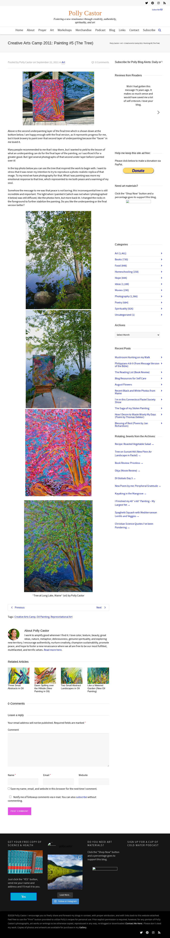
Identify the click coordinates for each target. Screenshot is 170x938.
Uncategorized (125, 314)
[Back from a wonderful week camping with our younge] (65, 872)
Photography (126, 296)
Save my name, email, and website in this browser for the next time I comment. (53, 788)
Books (121, 259)
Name (11, 775)
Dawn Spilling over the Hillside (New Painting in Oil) (44, 688)
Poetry (121, 302)
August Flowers (123, 384)
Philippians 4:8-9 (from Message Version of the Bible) (137, 365)
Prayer (42, 30)
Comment (13, 729)
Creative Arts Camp (25, 617)
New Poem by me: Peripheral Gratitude (138, 486)
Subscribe (156, 10)
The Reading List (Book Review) (132, 372)
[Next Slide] (159, 112)
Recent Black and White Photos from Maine (135, 392)
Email (46, 775)
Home (19, 30)
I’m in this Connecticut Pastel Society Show (135, 401)
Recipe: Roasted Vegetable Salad (134, 444)
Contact (134, 30)
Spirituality (124, 308)
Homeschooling (127, 271)
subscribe (81, 797)
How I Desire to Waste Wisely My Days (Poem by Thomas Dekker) (135, 416)
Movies (122, 290)
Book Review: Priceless (129, 463)
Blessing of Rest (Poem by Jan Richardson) (131, 425)
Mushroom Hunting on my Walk (132, 357)
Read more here (53, 650)
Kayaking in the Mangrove (131, 493)
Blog (112, 30)
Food (121, 265)
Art (52, 30)
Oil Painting (43, 617)
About (31, 30)
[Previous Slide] (119, 112)
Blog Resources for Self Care (130, 378)
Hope (121, 278)
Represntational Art (61, 617)
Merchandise (83, 30)
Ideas (122, 284)
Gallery (82, 927)
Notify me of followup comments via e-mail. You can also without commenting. (52, 798)
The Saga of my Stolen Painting (132, 408)
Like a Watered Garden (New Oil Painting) (96, 688)
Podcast (100, 30)
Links (122, 30)
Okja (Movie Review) (127, 470)
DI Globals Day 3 (125, 478)
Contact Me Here (134, 923)
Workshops (65, 30)
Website (83, 775)
